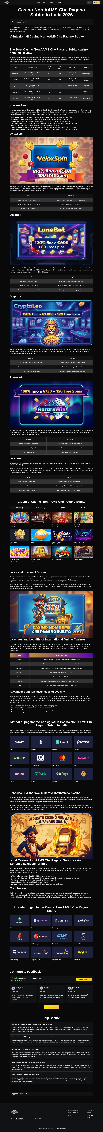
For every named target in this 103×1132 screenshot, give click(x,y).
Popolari (18, 507)
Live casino (39, 507)
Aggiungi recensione (84, 979)
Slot (82, 507)
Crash (61, 507)
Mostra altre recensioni (51, 1007)
